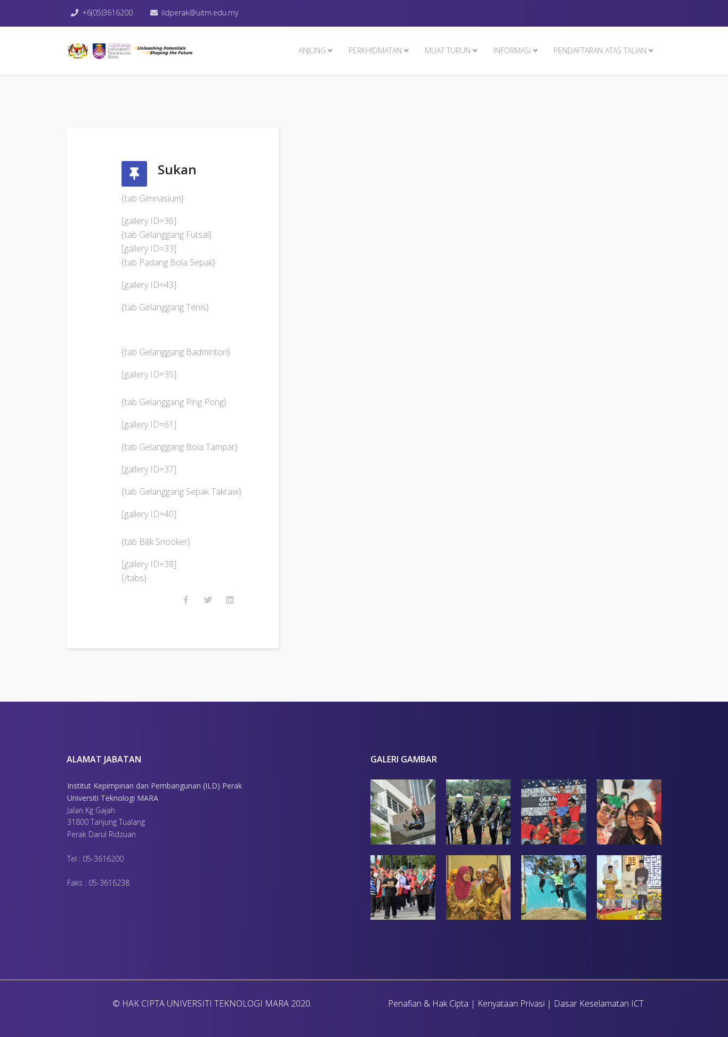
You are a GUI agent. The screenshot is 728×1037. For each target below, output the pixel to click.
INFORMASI (512, 50)
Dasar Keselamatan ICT (599, 1003)
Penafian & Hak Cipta (428, 1003)
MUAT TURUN (448, 50)
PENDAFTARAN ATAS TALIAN (600, 50)
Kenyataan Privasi (511, 1003)
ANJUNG (312, 50)
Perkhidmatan (375, 50)
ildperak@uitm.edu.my (199, 12)
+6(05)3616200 (107, 12)
